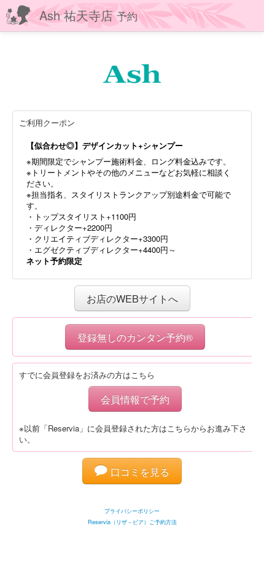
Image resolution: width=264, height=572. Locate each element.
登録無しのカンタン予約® (135, 337)
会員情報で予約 (135, 399)
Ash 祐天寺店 (88, 15)
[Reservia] (132, 495)
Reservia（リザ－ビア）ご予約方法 (132, 522)
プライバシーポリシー (132, 511)
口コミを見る (138, 471)
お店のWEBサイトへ (132, 298)
